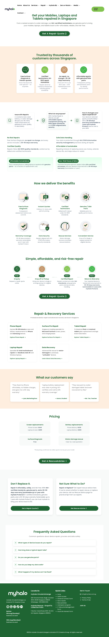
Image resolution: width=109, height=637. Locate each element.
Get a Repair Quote (29, 508)
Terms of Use (86, 600)
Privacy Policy (86, 598)
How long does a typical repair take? (32, 550)
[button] (98, 9)
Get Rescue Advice (78, 508)
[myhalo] (10, 9)
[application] (38, 5)
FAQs (59, 594)
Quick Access (61, 596)
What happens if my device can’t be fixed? (35, 572)
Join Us (82, 605)
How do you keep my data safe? (30, 565)
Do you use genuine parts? (28, 557)
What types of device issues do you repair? (35, 543)
